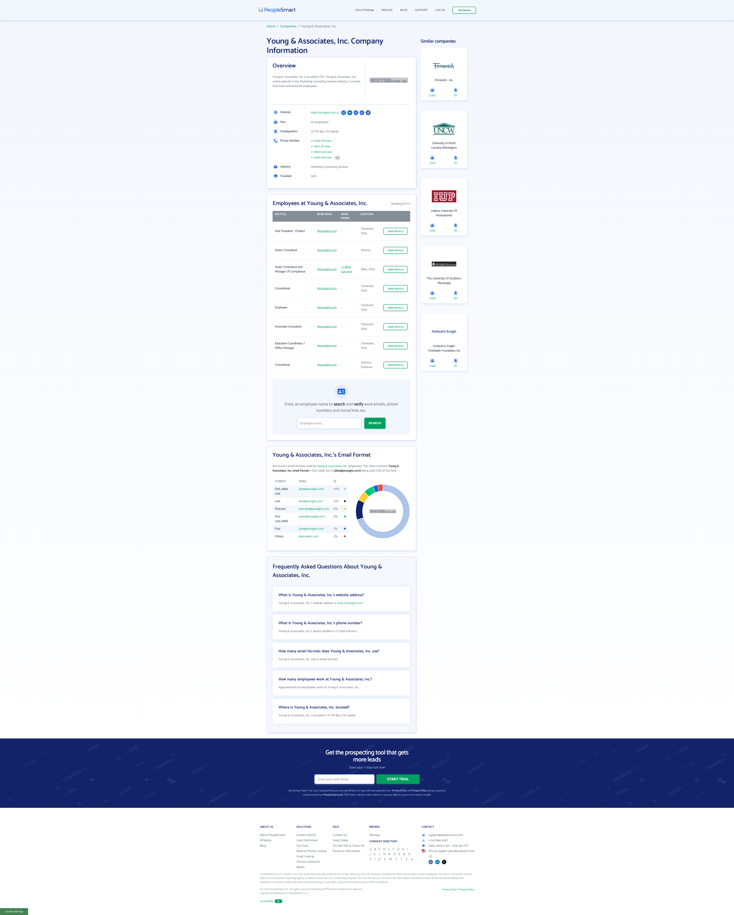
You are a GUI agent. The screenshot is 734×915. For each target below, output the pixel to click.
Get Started (464, 10)
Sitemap (374, 835)
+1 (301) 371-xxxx (320, 146)
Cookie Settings (14, 911)
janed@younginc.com (312, 516)
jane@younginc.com (311, 528)
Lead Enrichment (307, 840)
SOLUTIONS (363, 10)
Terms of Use (399, 791)
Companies (288, 26)
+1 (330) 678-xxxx (321, 141)
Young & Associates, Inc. (332, 466)
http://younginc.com (323, 112)
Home (271, 26)
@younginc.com (327, 231)
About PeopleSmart (272, 835)
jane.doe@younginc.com (314, 508)
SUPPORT (421, 10)
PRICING (387, 10)
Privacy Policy (419, 791)
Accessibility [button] (267, 901)
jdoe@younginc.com (311, 489)
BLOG (404, 10)
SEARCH (375, 423)
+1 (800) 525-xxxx (321, 152)
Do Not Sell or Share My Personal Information (348, 848)
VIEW (396, 231)
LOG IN (440, 10)
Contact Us (340, 835)
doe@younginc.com (311, 501)
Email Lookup (305, 856)
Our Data (302, 845)
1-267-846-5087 (438, 840)
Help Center (340, 840)
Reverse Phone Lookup (311, 851)
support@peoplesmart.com (446, 835)
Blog (263, 845)
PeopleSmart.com (333, 795)
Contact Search (306, 835)
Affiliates (265, 840)
